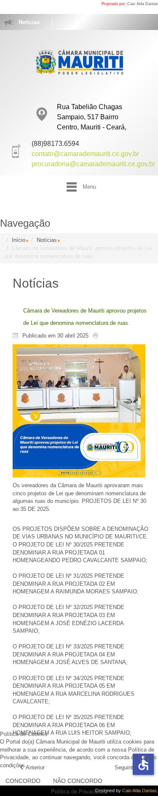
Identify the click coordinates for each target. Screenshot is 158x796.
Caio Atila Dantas (142, 4)
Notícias (47, 240)
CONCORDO (22, 780)
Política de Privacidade (79, 791)
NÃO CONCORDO (77, 780)
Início (18, 240)
